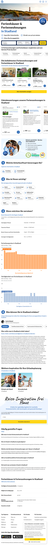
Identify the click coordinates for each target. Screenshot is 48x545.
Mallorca (3, 522)
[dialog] (35, 533)
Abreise (27, 42)
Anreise (20, 42)
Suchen (42, 43)
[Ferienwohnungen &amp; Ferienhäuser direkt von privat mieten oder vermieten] (2, 1)
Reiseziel (4, 42)
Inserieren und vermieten (40, 517)
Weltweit (3, 524)
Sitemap (3, 527)
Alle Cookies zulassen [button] (35, 539)
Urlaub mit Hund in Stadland (38, 349)
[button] (46, 1)
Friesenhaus (26, 453)
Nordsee (3, 517)
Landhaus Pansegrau (22, 80)
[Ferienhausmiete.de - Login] (43, 1)
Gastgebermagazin (39, 519)
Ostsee (3, 519)
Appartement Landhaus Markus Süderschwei (11, 453)
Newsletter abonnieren (24, 421)
